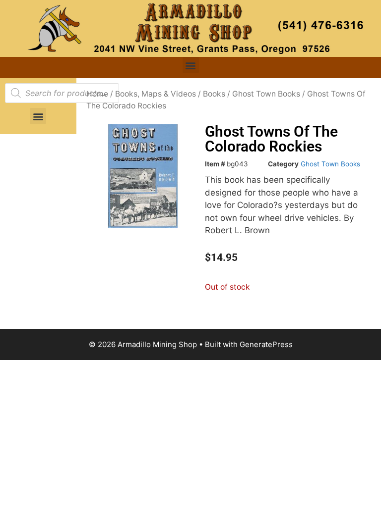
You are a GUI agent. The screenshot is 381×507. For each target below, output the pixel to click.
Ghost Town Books (266, 94)
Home (97, 94)
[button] (191, 65)
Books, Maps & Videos (155, 94)
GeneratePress (266, 344)
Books (214, 94)
